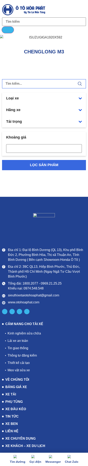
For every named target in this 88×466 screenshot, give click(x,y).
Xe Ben (11, 423)
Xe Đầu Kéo (15, 409)
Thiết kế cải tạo (19, 363)
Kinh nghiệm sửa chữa (24, 333)
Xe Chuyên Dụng (20, 438)
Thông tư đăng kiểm (22, 355)
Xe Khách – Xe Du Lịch (25, 446)
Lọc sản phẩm (44, 165)
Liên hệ (11, 431)
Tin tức (12, 416)
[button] (82, 9)
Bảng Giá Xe (16, 387)
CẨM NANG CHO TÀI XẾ (24, 324)
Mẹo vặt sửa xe (19, 370)
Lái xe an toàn (18, 340)
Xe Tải (10, 394)
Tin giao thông (18, 348)
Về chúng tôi (17, 379)
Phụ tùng (14, 401)
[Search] (8, 29)
